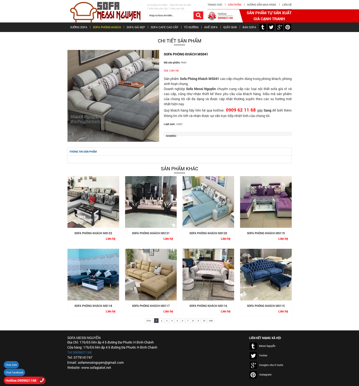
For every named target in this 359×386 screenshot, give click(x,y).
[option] (113, 96)
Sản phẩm (234, 4)
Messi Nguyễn (267, 345)
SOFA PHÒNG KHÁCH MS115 (266, 305)
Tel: (70, 352)
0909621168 (225, 18)
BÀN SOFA (249, 27)
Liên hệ (287, 4)
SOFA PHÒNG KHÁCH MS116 (208, 305)
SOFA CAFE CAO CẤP (164, 27)
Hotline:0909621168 (21, 380)
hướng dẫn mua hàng (261, 4)
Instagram (265, 374)
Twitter (263, 355)
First (149, 320)
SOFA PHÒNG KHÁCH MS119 (266, 233)
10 (204, 320)
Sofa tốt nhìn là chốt (180, 4)
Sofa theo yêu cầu (158, 8)
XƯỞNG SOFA (78, 27)
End (211, 320)
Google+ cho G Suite (271, 365)
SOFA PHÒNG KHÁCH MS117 (151, 305)
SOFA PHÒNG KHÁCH (107, 27)
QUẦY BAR (230, 27)
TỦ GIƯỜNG (191, 27)
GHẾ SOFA (211, 27)
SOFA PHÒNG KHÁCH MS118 (93, 305)
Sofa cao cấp (177, 8)
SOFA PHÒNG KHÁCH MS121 (151, 233)
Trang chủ (215, 4)
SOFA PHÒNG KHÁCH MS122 (93, 233)
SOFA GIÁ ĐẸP (136, 27)
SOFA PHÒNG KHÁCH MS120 (208, 233)
